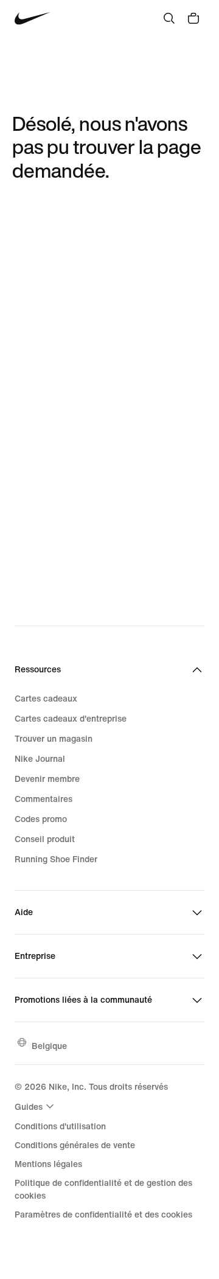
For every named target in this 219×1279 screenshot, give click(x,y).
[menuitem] (36, 1106)
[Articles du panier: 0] (193, 18)
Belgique (49, 1045)
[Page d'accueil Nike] (32, 19)
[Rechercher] (169, 18)
